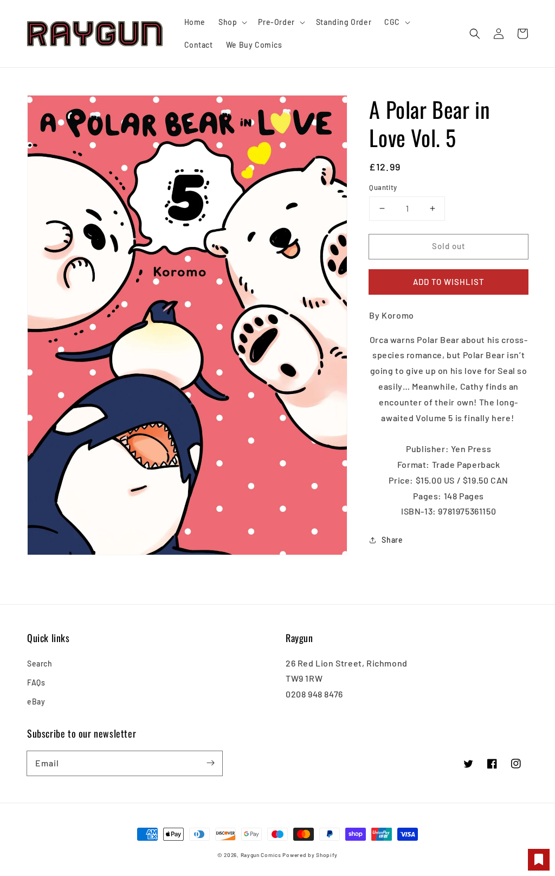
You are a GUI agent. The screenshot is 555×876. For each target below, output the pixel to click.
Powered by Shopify (310, 855)
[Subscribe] (210, 763)
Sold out (449, 246)
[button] (475, 34)
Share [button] (392, 539)
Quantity (383, 187)
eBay (36, 701)
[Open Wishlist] (539, 860)
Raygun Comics (261, 855)
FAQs (36, 682)
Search (40, 663)
